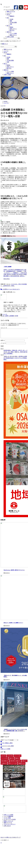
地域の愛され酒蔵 (15, 760)
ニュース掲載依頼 (8, 816)
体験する (6, 70)
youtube (10, 755)
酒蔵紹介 (9, 54)
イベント (17, 755)
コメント (4, 327)
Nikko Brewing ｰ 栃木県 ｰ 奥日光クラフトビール (14, 570)
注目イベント (12, 763)
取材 (11, 758)
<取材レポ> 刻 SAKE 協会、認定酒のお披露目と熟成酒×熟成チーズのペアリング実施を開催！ (15, 358)
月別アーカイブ (5, 740)
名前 (2, 340)
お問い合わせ (7, 825)
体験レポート (10, 73)
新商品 (8, 65)
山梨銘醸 (11, 315)
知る (5, 55)
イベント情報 (10, 71)
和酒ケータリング (8, 821)
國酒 (17, 758)
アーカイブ (7, 9)
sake (3, 315)
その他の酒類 (10, 60)
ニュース (6, 51)
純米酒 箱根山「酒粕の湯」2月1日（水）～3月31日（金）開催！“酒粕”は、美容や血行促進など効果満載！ (15, 352)
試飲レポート (10, 66)
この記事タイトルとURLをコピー (11, 289)
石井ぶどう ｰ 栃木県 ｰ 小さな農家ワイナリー (13, 622)
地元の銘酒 (5, 760)
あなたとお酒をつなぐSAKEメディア (11, 837)
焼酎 (8, 58)
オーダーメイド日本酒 (10, 819)
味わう (5, 63)
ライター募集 (7, 818)
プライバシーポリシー (10, 824)
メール (3, 343)
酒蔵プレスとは (8, 49)
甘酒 (8, 62)
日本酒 (8, 57)
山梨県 (6, 315)
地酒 (24, 760)
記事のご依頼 (7, 74)
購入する (9, 68)
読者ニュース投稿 (8, 814)
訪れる (5, 52)
